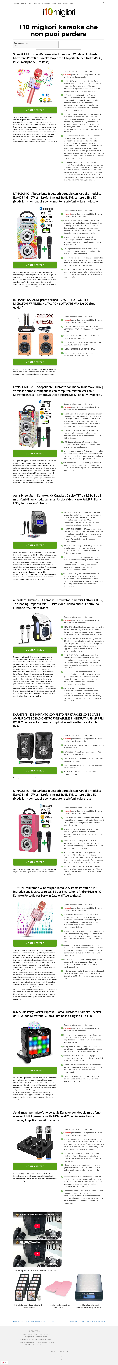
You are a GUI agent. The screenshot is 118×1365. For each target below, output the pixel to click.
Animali (17, 3)
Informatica (46, 3)
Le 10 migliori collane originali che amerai (35, 1345)
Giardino (37, 3)
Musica (54, 3)
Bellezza (24, 3)
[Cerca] (103, 3)
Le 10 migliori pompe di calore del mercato (35, 1337)
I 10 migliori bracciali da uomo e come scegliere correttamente (35, 1342)
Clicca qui (67, 74)
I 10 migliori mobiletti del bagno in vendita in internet (35, 1334)
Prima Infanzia (63, 3)
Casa (30, 3)
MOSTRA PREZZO (35, 110)
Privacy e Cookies (59, 1360)
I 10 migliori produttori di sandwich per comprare (86, 1321)
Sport (71, 3)
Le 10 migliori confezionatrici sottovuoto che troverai (35, 1339)
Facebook (64, 1351)
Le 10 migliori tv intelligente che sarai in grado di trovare (34, 1321)
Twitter (53, 1351)
